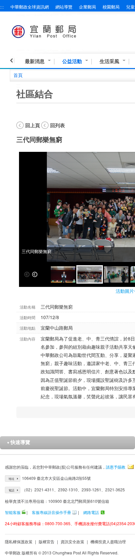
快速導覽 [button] (18, 442)
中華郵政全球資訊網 (29, 7)
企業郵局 (87, 7)
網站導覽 (63, 7)
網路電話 (91, 512)
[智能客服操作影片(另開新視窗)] (24, 512)
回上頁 (32, 125)
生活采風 (109, 61)
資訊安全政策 (72, 541)
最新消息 (35, 61)
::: (2, 7)
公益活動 (72, 61)
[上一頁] (12, 60)
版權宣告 (46, 541)
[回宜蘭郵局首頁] (56, 30)
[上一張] (34, 274)
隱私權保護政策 (18, 541)
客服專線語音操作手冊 (51, 512)
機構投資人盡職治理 (108, 541)
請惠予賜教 (115, 467)
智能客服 (13, 512)
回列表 (57, 125)
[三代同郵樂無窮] (63, 274)
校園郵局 (111, 7)
